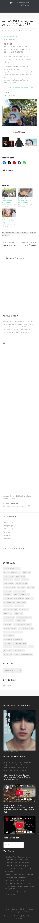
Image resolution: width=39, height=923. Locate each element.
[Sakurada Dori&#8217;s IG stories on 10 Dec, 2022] (9, 213)
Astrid (30, 916)
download (8, 583)
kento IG (21, 602)
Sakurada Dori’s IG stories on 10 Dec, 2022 (8, 220)
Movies (22, 909)
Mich (22, 30)
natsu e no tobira (24, 617)
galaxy (31, 587)
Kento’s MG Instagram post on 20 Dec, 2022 (24, 200)
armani (26, 572)
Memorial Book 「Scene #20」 (19, 765)
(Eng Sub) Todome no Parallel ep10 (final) (20, 874)
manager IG (5, 235)
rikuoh (7, 624)
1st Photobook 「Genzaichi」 (19, 770)
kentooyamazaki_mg (11, 36)
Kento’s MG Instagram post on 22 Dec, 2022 (8, 200)
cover (25, 579)
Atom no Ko (9, 576)
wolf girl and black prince (14, 650)
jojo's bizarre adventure (14, 598)
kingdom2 (19, 606)
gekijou (7, 591)
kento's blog (9, 602)
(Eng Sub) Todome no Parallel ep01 (18, 863)
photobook (20, 620)
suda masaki (9, 635)
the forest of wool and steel (15, 643)
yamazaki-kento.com (19, 3)
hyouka (7, 594)
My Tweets (7, 686)
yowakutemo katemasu (23, 654)
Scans (7, 532)
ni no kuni (8, 620)
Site (6, 535)
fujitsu (21, 587)
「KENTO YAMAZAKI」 (24, 762)
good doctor (19, 591)
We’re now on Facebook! (15, 549)
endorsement (21, 583)
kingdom (8, 606)
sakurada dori (10, 628)
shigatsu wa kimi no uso (13, 632)
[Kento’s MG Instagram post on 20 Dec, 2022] (25, 192)
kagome (29, 598)
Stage (18, 912)
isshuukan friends (21, 594)
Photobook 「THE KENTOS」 (19, 767)
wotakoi (8, 654)
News (31, 30)
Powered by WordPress (12, 916)
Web (11, 912)
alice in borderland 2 (22, 232)
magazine (8, 613)
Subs (7, 539)
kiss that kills (10, 609)
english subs (9, 587)
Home (7, 909)
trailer (7, 646)
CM (17, 579)
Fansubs (27, 912)
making (18, 613)
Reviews (8, 529)
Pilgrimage (9, 526)
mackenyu (23, 609)
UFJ (30, 646)
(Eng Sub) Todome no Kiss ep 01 (17, 866)
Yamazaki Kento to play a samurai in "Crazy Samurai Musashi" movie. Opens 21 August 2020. (20, 886)
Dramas (31, 909)
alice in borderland (8, 232)
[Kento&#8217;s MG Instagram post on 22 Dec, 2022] (9, 192)
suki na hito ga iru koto (13, 639)
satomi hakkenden (25, 628)
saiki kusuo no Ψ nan (22, 624)
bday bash (20, 576)
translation (20, 646)
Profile (14, 909)
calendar (33, 232)
